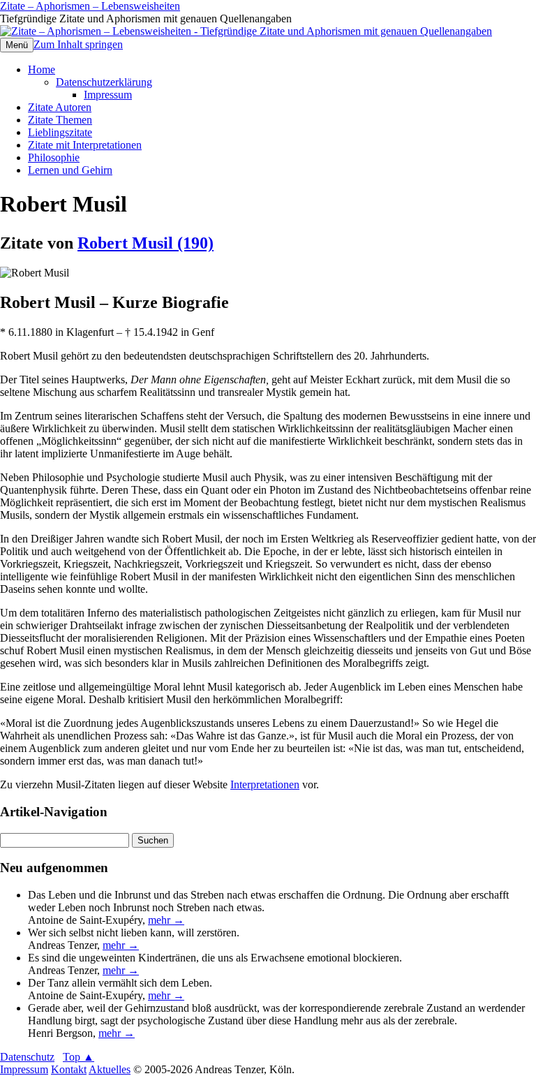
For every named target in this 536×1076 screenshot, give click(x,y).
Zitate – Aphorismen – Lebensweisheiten (90, 6)
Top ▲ (78, 1057)
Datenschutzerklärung (104, 82)
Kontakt (69, 1069)
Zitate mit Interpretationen (85, 145)
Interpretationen (264, 784)
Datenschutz (27, 1057)
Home (41, 69)
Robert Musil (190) (145, 243)
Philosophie (54, 157)
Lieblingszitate (60, 132)
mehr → (166, 920)
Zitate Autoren (59, 107)
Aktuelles (110, 1069)
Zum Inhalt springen (78, 44)
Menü (17, 45)
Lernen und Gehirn (70, 170)
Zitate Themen (60, 120)
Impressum (108, 95)
